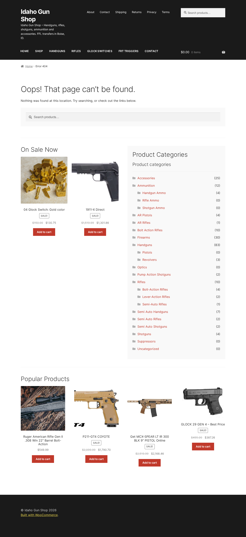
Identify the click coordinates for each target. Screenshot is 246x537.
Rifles (76, 51)
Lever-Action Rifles (156, 297)
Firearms (143, 237)
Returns (136, 12)
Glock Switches (99, 51)
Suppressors (146, 341)
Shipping (120, 12)
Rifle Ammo (150, 200)
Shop (39, 51)
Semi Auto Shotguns (152, 326)
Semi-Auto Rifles (154, 304)
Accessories (146, 178)
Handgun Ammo (154, 193)
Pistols (147, 252)
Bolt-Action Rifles (155, 289)
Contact (105, 12)
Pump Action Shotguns (154, 274)
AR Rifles (143, 223)
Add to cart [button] (44, 232)
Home (24, 51)
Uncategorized (148, 349)
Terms (166, 12)
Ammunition (146, 185)
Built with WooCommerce (39, 515)
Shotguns (144, 334)
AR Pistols (144, 215)
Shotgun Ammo (153, 208)
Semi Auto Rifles (149, 319)
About (90, 12)
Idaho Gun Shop (35, 15)
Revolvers (149, 260)
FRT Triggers (129, 51)
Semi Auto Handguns (152, 312)
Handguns (57, 51)
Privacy (151, 12)
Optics (142, 267)
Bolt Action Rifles (149, 230)
